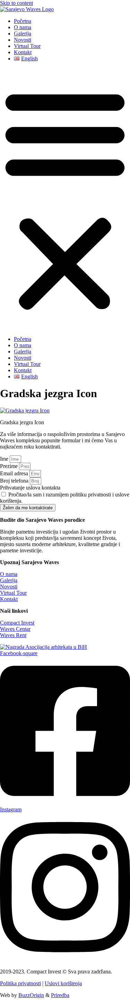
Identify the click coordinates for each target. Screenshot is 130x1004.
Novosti (22, 40)
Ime (5, 459)
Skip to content (16, 3)
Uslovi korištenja (63, 983)
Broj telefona (15, 481)
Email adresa (14, 473)
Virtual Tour (27, 46)
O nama (22, 27)
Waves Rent (13, 635)
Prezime (9, 466)
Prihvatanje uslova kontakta (30, 488)
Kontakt (23, 52)
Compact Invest (17, 623)
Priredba (60, 995)
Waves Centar (15, 629)
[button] (65, 199)
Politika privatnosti (20, 983)
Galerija (22, 33)
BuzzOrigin (31, 995)
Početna (22, 21)
